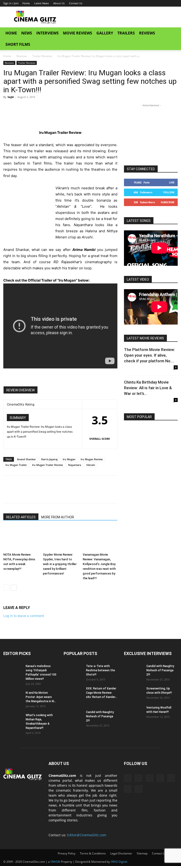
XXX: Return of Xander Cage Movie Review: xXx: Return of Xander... (101, 693)
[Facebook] (127, 3)
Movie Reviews (77, 33)
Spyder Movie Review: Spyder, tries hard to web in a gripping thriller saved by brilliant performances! (60, 564)
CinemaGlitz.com (62, 775)
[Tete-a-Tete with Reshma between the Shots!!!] (73, 670)
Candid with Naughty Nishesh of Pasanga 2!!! (100, 716)
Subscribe (167, 202)
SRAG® (55, 862)
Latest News (41, 3)
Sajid (11, 97)
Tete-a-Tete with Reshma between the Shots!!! (100, 670)
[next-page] (14, 588)
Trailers (126, 33)
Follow (168, 192)
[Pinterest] (29, 107)
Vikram (90, 465)
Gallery (104, 33)
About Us (59, 3)
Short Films (17, 44)
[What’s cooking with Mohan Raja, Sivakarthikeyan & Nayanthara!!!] (12, 719)
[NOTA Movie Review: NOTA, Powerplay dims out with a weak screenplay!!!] (20, 539)
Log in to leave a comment (23, 616)
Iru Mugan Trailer (16, 465)
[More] (52, 107)
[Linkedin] (135, 3)
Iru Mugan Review (92, 459)
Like (171, 182)
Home (26, 3)
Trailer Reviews (42, 56)
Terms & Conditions (93, 853)
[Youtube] (174, 3)
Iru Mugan (69, 459)
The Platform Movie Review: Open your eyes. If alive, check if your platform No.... (149, 355)
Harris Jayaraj (49, 459)
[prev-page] (6, 588)
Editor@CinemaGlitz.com (86, 835)
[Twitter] (158, 3)
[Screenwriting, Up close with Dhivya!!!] (133, 693)
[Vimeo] (166, 3)
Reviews (147, 33)
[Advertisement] (122, 17)
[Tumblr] (150, 3)
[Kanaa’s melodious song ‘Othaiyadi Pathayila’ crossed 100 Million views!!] (12, 670)
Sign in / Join (11, 3)
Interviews (47, 33)
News (26, 33)
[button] (172, 33)
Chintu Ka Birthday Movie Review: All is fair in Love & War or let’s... (148, 388)
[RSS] (143, 3)
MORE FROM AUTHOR (57, 517)
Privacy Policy (66, 853)
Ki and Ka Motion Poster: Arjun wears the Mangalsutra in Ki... (41, 697)
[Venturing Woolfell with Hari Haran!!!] (133, 712)
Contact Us (75, 3)
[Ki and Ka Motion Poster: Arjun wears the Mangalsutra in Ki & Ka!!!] (12, 697)
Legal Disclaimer (121, 853)
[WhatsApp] (40, 107)
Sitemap (142, 853)
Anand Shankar (26, 459)
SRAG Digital (119, 862)
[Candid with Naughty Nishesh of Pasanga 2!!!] (73, 716)
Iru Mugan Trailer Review (47, 465)
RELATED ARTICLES (21, 517)
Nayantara (74, 465)
